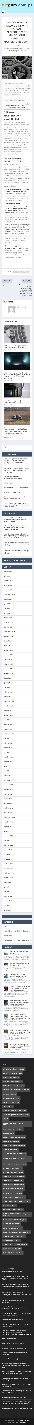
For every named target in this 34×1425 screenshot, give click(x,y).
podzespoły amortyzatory (13, 1210)
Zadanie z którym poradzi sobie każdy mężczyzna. (14, 1353)
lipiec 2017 (7, 887)
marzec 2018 (8, 850)
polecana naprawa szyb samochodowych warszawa (13, 477)
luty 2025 (7, 613)
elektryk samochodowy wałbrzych (16, 1090)
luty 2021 (7, 752)
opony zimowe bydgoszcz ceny (14, 1197)
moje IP (5, 1119)
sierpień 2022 (8, 710)
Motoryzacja (12, 51)
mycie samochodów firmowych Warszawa (14, 1124)
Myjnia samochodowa (11, 1141)
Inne (5, 926)
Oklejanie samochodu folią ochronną (14, 1397)
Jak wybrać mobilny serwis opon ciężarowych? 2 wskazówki (17, 1409)
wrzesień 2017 (8, 878)
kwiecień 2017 (8, 896)
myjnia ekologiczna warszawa (14, 1137)
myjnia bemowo (8, 1133)
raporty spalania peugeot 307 (14, 1236)
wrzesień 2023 (8, 673)
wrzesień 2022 (8, 706)
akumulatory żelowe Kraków (13, 1069)
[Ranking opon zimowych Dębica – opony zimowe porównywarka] (17, 334)
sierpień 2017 (8, 882)
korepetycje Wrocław (11, 1102)
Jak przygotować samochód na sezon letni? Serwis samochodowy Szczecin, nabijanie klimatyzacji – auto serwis (16, 1286)
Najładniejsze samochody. (12, 492)
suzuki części (7, 1245)
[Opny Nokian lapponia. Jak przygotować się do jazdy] (17, 390)
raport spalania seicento (12, 1228)
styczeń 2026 (8, 585)
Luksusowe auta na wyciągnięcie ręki (16, 487)
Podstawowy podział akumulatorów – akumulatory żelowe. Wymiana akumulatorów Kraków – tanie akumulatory (16, 461)
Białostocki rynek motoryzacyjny (12, 1319)
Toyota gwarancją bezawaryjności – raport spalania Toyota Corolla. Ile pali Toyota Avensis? (16, 505)
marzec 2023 (8, 697)
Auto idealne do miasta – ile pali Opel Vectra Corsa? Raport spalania (16, 1314)
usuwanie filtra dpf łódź (12, 1249)
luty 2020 (7, 780)
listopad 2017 (8, 868)
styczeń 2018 (8, 859)
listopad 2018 (8, 813)
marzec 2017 (8, 901)
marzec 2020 (8, 775)
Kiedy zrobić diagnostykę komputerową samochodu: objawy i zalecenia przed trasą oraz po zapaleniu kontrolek (17, 1017)
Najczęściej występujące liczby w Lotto (15, 1159)
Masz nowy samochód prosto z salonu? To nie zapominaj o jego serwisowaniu (17, 1372)
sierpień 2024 (8, 641)
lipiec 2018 (7, 831)
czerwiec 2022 (8, 715)
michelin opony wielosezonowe (14, 1110)
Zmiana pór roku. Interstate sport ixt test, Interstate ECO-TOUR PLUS (16, 1307)
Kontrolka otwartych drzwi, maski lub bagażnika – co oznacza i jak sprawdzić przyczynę (17, 551)
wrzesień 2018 (8, 822)
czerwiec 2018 (8, 836)
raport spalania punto (11, 1224)
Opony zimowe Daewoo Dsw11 (17, 107)
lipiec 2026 (7, 576)
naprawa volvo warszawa (12, 1168)
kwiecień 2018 (8, 845)
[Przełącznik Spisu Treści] (26, 103)
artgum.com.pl (17, 48)
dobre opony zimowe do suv (13, 1086)
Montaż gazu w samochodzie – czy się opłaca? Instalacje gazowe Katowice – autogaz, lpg (16, 470)
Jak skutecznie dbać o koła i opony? (13, 1343)
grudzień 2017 (8, 864)
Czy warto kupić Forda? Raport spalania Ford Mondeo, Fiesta (16, 1325)
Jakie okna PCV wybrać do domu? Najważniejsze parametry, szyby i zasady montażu (15, 519)
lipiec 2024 (7, 645)
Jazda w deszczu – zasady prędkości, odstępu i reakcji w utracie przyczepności (19, 1002)
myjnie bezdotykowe (10, 1150)
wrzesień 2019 (8, 785)
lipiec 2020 (7, 766)
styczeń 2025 (8, 618)
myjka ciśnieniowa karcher (12, 1129)
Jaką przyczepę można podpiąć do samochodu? (20, 964)
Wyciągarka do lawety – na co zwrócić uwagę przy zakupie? (16, 1385)
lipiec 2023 (7, 683)
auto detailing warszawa (12, 1073)
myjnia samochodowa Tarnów (14, 1145)
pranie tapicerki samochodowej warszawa (14, 1214)
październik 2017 (9, 873)
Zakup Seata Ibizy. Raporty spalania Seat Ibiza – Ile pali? (15, 1379)
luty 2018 (7, 854)
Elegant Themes (23, 1420)
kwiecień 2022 (8, 724)
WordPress (23, 1422)
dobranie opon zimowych (12, 1081)
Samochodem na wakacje (10, 1359)
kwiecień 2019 (8, 794)
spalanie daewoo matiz (11, 1240)
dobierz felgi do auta (11, 1077)
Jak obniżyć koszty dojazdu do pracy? (14, 1348)
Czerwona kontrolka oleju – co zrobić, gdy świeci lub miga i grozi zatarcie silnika (20, 988)
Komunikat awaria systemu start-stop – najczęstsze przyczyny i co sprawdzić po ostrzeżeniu (17, 543)
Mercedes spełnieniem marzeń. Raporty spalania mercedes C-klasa (17, 498)
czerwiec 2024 (8, 650)
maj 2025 (7, 608)
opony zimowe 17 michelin (12, 1193)
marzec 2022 (8, 729)
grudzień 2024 (8, 622)
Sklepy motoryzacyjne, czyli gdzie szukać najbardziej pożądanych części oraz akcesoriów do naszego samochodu (17, 375)
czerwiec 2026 (8, 580)
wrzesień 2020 (8, 757)
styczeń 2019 (8, 803)
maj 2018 (7, 840)
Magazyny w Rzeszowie (9, 1339)
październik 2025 (9, 594)
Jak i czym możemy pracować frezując (19, 952)
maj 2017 (7, 891)
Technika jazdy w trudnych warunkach (16, 940)
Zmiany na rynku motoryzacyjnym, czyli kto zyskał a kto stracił (16, 1391)
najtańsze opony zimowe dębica (14, 1164)
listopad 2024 (8, 627)
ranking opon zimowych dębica (14, 1220)
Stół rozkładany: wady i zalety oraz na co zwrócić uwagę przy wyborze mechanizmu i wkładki (16, 527)
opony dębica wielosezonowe (13, 1176)
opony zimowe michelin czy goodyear (16, 1201)
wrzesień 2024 (8, 636)
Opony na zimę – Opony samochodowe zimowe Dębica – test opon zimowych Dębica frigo (16, 1365)
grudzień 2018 (8, 808)
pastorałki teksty (9, 1205)
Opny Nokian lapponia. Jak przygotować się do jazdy (13, 401)
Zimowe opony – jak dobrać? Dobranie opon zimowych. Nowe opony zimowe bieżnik (16, 1402)
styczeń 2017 (8, 910)
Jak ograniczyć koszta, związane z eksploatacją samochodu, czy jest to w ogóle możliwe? (16, 1294)
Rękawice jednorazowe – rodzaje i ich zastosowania (18, 975)
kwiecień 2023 (8, 692)
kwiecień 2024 (8, 655)
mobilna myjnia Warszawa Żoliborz (16, 1115)
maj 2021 (7, 738)
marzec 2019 (8, 799)
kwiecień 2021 (8, 743)
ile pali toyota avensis (11, 1098)
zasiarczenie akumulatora (12, 1253)
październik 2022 (9, 701)
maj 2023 (7, 687)
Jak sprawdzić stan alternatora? (12, 1272)
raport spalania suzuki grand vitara (16, 1232)
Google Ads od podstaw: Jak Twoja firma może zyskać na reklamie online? (19, 1045)
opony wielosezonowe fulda (13, 1185)
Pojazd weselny (9, 483)
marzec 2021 (8, 748)
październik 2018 (9, 817)
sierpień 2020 (8, 761)
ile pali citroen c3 (9, 1094)
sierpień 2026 (8, 571)
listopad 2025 (8, 590)
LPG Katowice (7, 1106)
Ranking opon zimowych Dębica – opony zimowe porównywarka (15, 346)
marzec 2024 (8, 659)
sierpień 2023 (8, 678)
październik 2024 (9, 632)
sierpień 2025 (8, 599)
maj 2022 (7, 720)
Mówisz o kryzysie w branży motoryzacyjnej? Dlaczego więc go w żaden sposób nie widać (17, 1032)
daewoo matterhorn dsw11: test (15, 105)
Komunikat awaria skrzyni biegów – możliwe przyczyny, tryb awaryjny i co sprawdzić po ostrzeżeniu (16, 535)
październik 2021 (9, 734)
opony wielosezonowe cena (13, 1180)
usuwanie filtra (21, 1245)
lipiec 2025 (7, 604)
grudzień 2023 (8, 664)
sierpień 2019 (8, 789)
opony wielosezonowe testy (13, 1189)
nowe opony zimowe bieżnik (13, 1172)
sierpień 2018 (8, 826)
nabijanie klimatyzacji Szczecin (14, 1154)
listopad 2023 (8, 669)
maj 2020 (7, 771)
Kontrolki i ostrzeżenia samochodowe (16, 931)
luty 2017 (7, 905)
